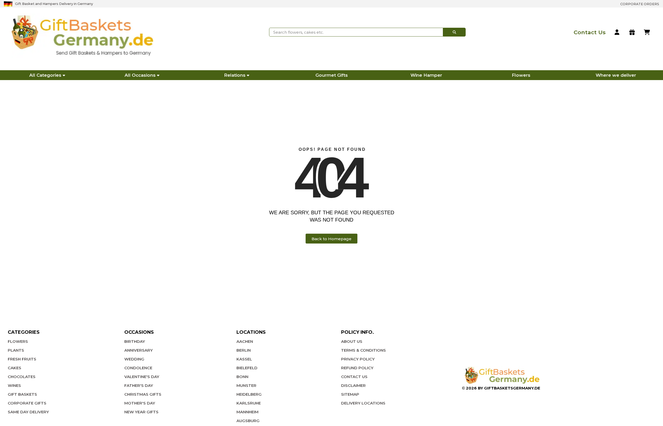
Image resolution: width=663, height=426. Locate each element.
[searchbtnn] (454, 32)
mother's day (139, 403)
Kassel (244, 359)
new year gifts (141, 411)
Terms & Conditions (363, 350)
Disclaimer (353, 385)
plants (16, 350)
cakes (14, 367)
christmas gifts (142, 394)
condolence (138, 367)
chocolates (21, 376)
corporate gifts (27, 403)
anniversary (138, 350)
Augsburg (248, 420)
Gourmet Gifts (331, 75)
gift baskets (22, 394)
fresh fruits (22, 359)
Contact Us (354, 376)
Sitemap (350, 394)
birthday (134, 341)
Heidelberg (249, 394)
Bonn (242, 376)
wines (14, 385)
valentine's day (141, 376)
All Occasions (140, 75)
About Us (351, 341)
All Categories (45, 75)
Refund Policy (357, 367)
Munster (246, 385)
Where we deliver (616, 75)
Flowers (521, 75)
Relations (235, 75)
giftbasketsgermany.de (512, 388)
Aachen (244, 341)
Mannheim (247, 411)
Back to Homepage (331, 238)
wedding (134, 359)
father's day (138, 385)
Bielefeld (246, 367)
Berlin (243, 350)
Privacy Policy (358, 359)
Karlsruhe (248, 403)
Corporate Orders (639, 4)
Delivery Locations (363, 403)
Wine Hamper (426, 75)
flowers (18, 341)
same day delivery (28, 411)
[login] (617, 32)
